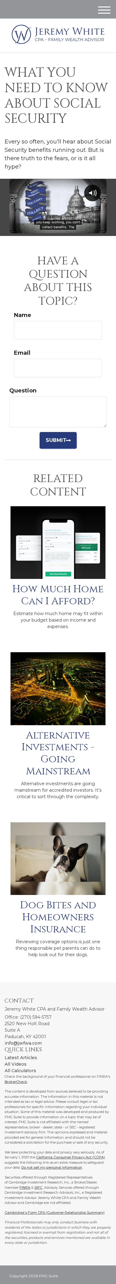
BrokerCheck (16, 1082)
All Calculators (20, 1070)
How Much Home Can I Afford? (58, 595)
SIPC (38, 1187)
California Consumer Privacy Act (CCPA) (70, 1157)
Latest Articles (21, 1057)
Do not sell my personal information (51, 1167)
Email (22, 352)
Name (22, 315)
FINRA (24, 1187)
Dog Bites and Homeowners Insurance (58, 917)
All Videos (16, 1064)
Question (23, 390)
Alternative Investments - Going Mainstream (58, 753)
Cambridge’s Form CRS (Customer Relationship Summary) (55, 1212)
